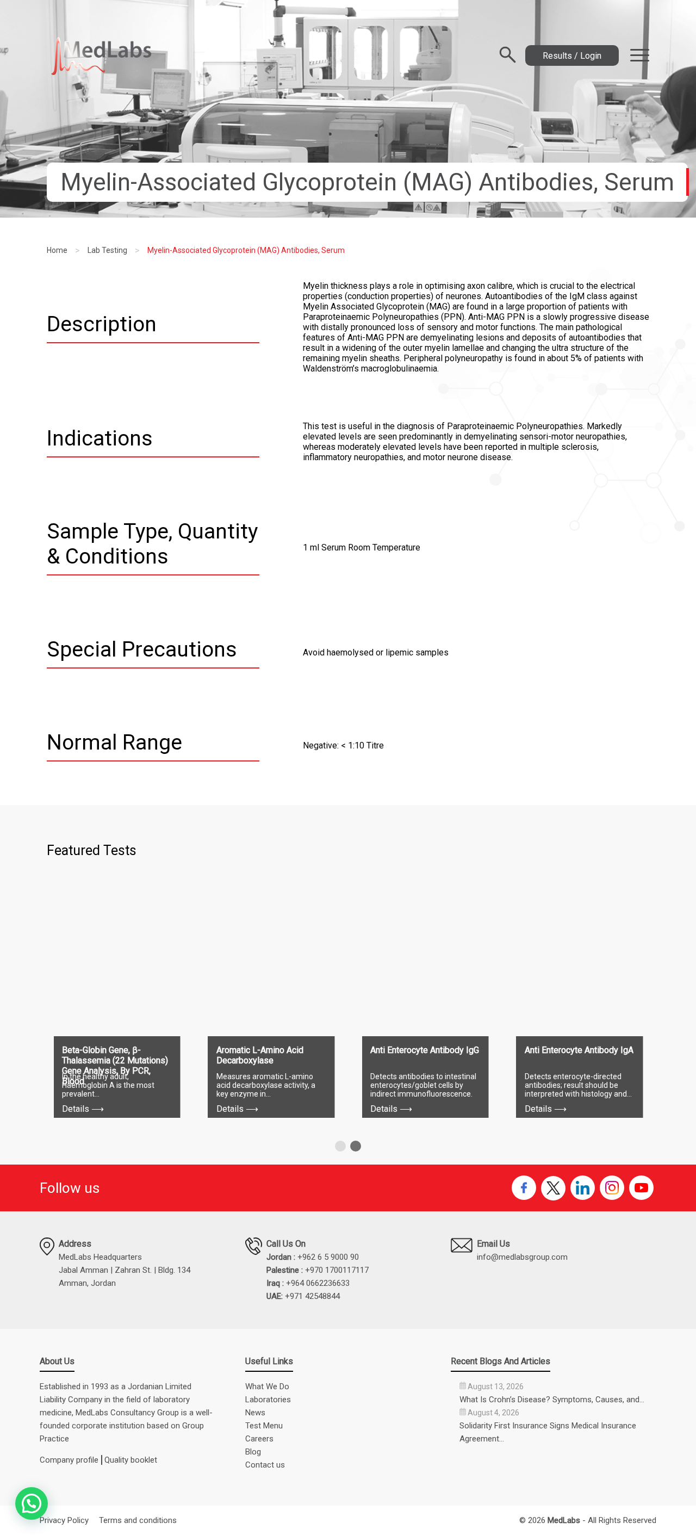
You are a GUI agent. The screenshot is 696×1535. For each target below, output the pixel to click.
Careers (259, 1439)
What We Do (267, 1386)
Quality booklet (130, 1460)
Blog (253, 1452)
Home (57, 250)
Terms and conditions (138, 1520)
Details (83, 1109)
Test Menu (264, 1426)
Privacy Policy (64, 1520)
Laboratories (268, 1399)
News (255, 1413)
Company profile (69, 1460)
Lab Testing (107, 250)
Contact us (265, 1465)
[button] (340, 1146)
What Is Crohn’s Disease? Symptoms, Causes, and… (551, 1399)
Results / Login (572, 56)
